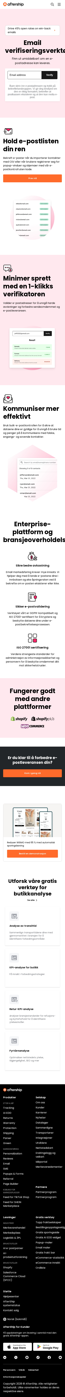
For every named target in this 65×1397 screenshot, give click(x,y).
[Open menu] (59, 4)
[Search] (52, 4)
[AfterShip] (14, 4)
